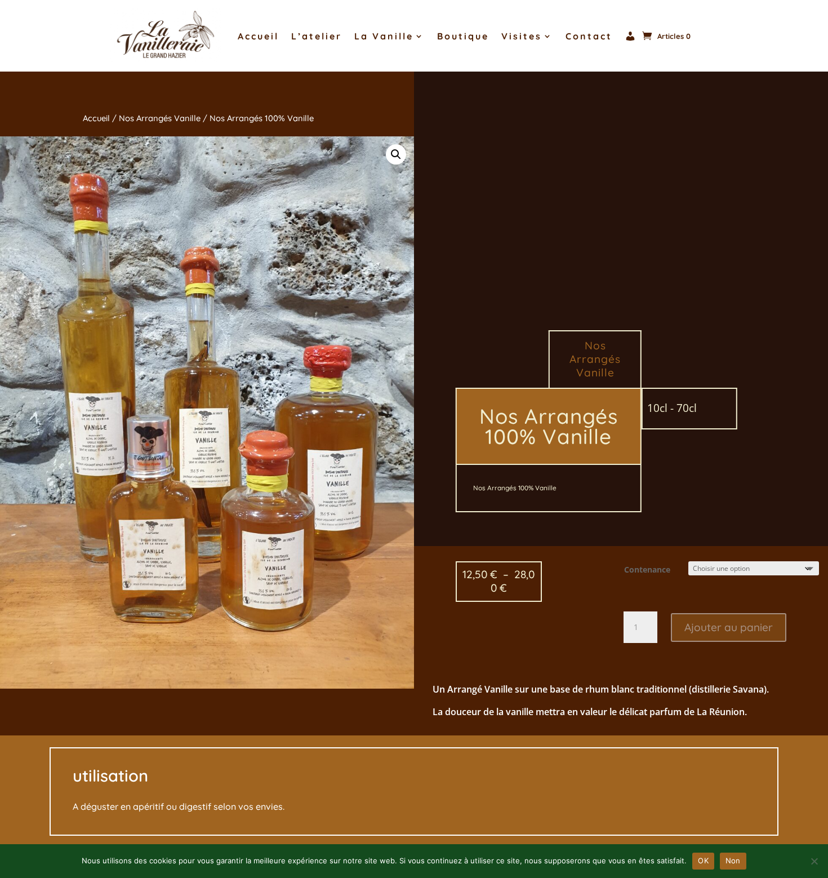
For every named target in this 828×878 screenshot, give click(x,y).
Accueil (258, 36)
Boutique (463, 36)
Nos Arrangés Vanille (160, 118)
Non (733, 860)
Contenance (647, 569)
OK (703, 860)
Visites (521, 36)
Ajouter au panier (728, 627)
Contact (589, 36)
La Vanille (383, 36)
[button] (396, 154)
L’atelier (316, 36)
